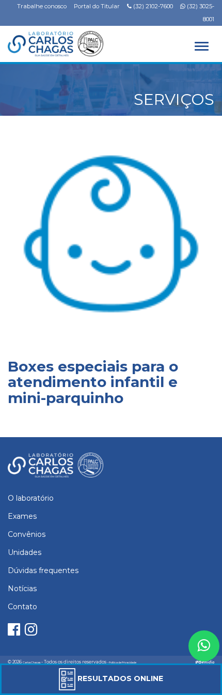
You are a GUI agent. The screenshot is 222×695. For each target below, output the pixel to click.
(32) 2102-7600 (152, 6)
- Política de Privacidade (121, 662)
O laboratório (31, 498)
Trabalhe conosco (42, 6)
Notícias (22, 588)
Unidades (24, 552)
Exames (22, 516)
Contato (22, 606)
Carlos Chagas (31, 662)
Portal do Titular (97, 6)
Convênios (26, 534)
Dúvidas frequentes (43, 570)
